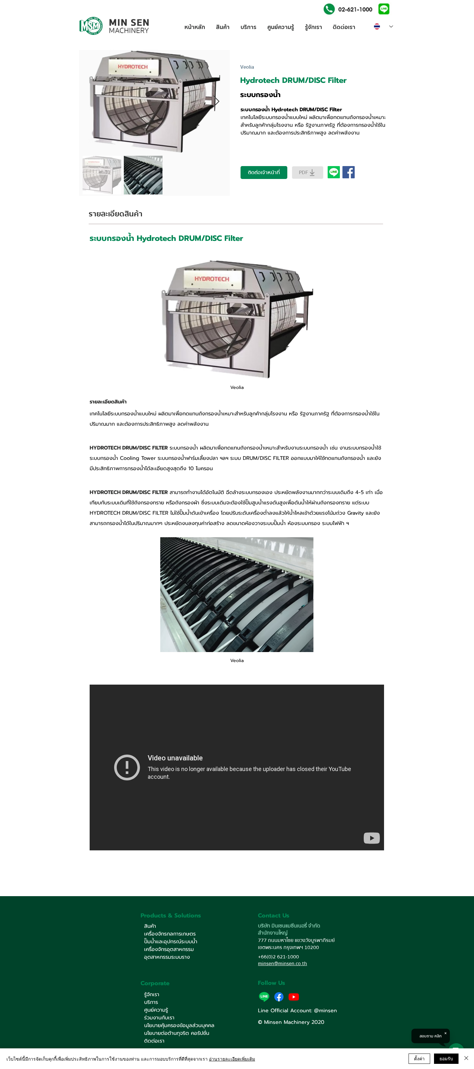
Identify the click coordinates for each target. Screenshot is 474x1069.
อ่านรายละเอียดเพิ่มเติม (232, 1058)
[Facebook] (279, 997)
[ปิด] (466, 1059)
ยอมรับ (446, 1058)
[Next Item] (216, 101)
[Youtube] (294, 997)
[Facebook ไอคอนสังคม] (348, 172)
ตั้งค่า (419, 1058)
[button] (383, 9)
